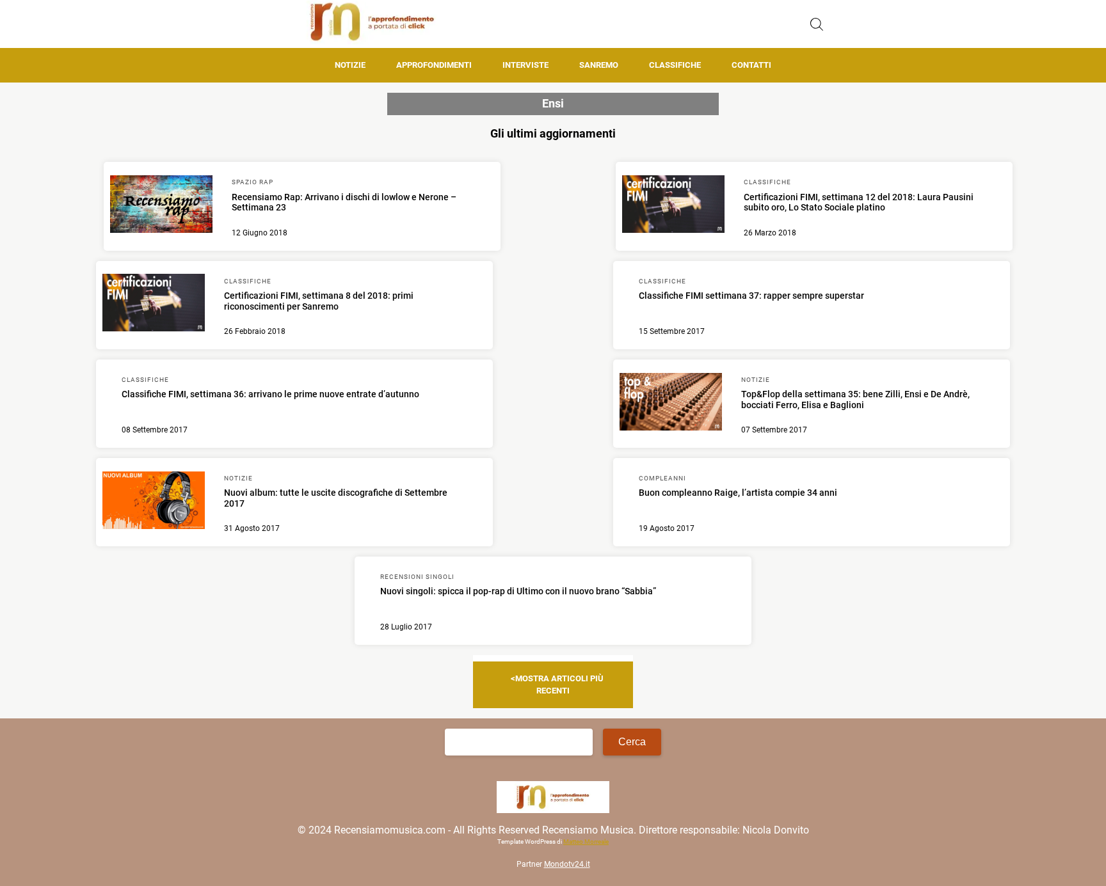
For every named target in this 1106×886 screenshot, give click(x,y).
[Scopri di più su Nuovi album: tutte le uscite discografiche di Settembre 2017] (153, 502)
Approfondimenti (434, 65)
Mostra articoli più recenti (559, 684)
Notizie (350, 65)
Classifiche (675, 65)
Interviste (525, 65)
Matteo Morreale (586, 841)
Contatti (751, 65)
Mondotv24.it (567, 864)
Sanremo (598, 65)
